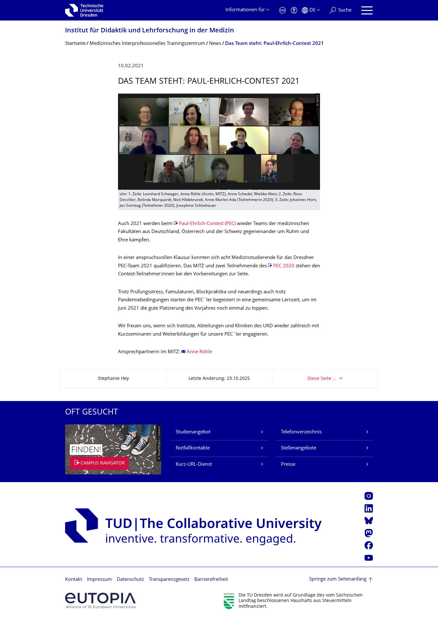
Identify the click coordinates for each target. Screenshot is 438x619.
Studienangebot (193, 432)
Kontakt (73, 579)
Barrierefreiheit (211, 579)
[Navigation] (367, 10)
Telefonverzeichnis (301, 432)
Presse (288, 464)
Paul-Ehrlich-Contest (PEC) (207, 224)
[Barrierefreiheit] (294, 10)
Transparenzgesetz (169, 579)
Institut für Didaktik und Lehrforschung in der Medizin (149, 31)
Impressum (99, 579)
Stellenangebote (298, 448)
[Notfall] (282, 10)
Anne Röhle (199, 352)
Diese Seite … (321, 379)
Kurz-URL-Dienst (194, 464)
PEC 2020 (283, 266)
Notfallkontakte (193, 448)
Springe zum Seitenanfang (337, 579)
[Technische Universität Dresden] (84, 10)
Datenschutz (130, 579)
